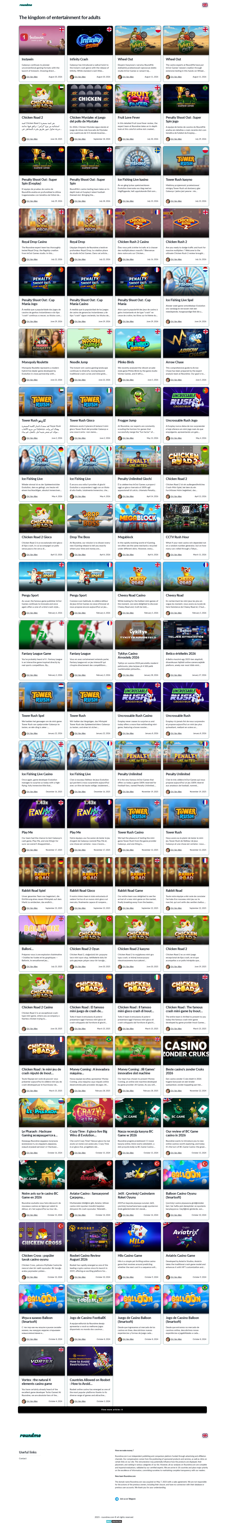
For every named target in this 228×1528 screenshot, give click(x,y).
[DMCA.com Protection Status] (114, 1521)
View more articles (110, 1410)
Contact (23, 1458)
